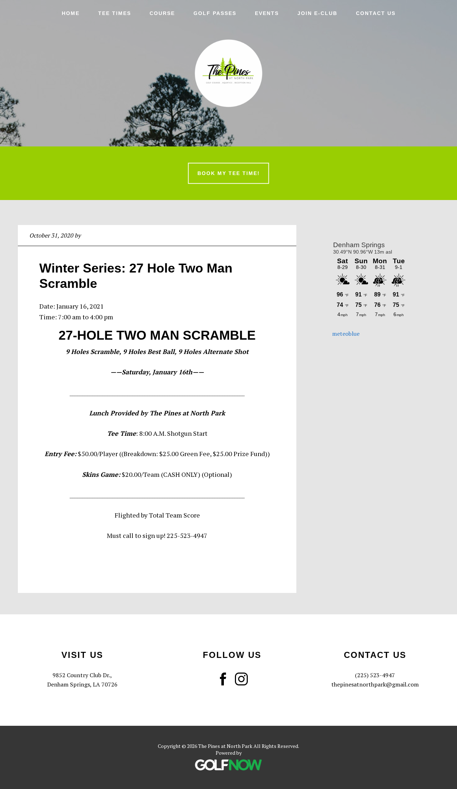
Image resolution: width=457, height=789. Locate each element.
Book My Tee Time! (228, 173)
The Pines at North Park (228, 73)
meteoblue (346, 334)
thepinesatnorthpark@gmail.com (375, 684)
